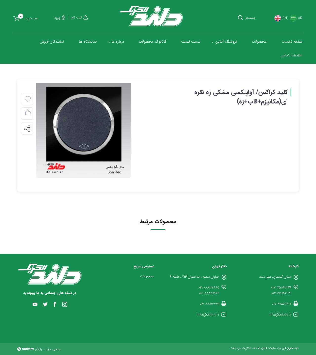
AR (300, 18)
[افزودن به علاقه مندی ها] (28, 99)
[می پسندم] (28, 114)
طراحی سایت (52, 349)
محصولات (147, 276)
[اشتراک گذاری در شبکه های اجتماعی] (27, 128)
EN (284, 18)
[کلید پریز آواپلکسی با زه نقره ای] (83, 130)
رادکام (38, 349)
